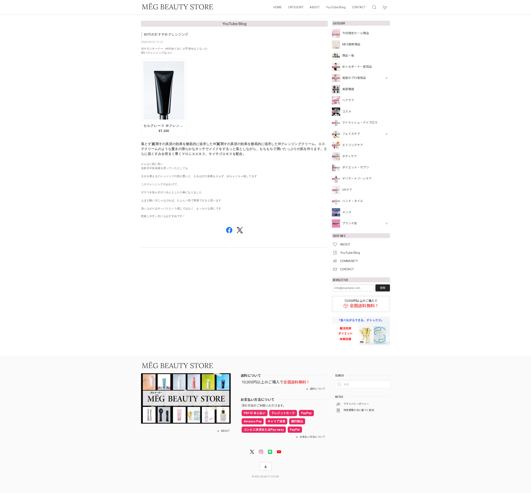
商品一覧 (348, 55)
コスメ (346, 111)
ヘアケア (348, 100)
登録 (382, 287)
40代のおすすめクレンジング (166, 34)
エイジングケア (352, 145)
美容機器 (348, 89)
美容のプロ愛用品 (354, 78)
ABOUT (315, 7)
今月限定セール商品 (355, 33)
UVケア (347, 189)
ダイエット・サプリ (355, 167)
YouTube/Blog (336, 7)
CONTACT (359, 7)
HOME (277, 7)
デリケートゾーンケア (357, 178)
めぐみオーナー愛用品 (357, 66)
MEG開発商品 (351, 44)
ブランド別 (349, 223)
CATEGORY (296, 7)
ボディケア (349, 156)
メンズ (346, 212)
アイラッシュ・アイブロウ (360, 122)
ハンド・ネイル (352, 201)
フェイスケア (351, 133)
